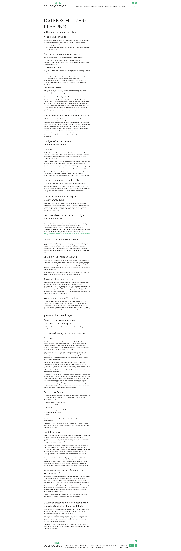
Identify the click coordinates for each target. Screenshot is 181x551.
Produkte (79, 6)
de (132, 6)
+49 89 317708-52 (99, 545)
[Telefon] (136, 3)
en (134, 6)
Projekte (108, 6)
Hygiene (87, 6)
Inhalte (94, 6)
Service (100, 6)
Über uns (116, 6)
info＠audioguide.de (97, 547)
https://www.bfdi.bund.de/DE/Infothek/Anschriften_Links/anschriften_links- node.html (67, 234)
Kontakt (124, 6)
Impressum (123, 545)
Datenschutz (124, 547)
